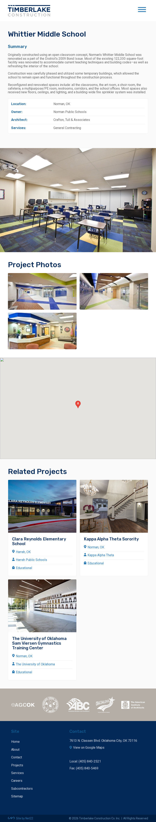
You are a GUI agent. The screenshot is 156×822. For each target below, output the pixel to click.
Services (17, 773)
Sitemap (17, 796)
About (15, 750)
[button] (78, 404)
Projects (17, 765)
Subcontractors (22, 789)
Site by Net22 (24, 818)
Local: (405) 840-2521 (85, 761)
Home (15, 742)
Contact (16, 757)
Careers (16, 781)
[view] (42, 291)
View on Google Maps (88, 747)
